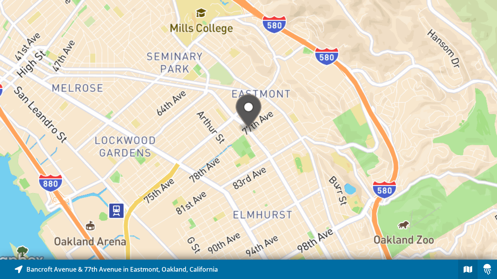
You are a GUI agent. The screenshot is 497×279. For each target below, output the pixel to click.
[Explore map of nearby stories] (248, 130)
